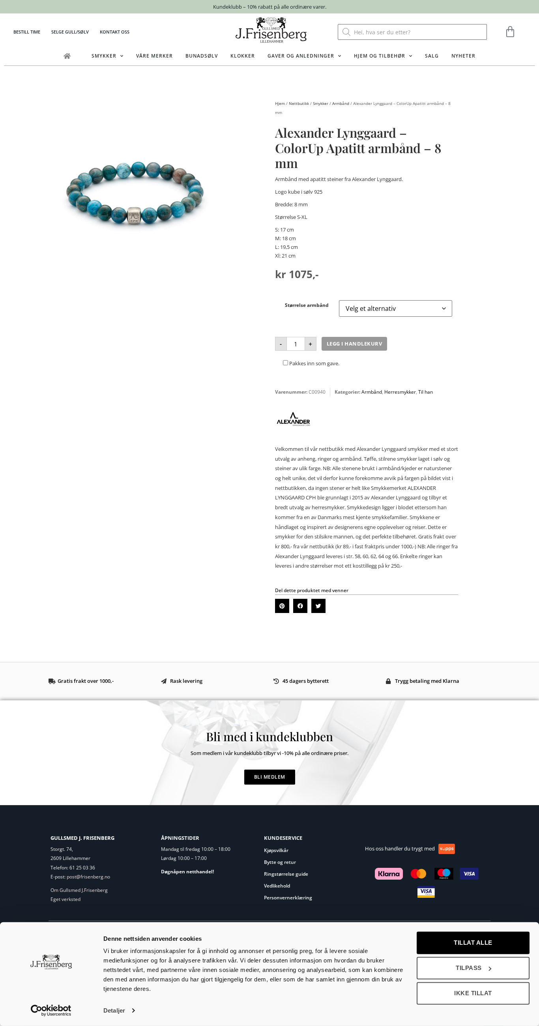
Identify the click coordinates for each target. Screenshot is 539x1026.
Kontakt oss (114, 32)
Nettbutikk (299, 103)
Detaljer (114, 1010)
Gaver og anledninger (301, 55)
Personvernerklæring (288, 897)
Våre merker (154, 55)
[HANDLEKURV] (510, 32)
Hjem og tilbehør (379, 55)
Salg (432, 55)
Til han (425, 392)
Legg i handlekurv (354, 343)
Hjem (280, 103)
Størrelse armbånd (307, 305)
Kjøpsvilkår (276, 850)
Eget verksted (65, 899)
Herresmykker (400, 392)
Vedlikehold (277, 885)
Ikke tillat (473, 993)
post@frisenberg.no (88, 876)
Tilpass (469, 967)
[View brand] (293, 435)
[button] (282, 606)
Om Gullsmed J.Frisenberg (79, 890)
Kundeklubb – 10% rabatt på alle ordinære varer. (269, 6)
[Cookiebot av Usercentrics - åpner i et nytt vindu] (51, 1011)
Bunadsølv (201, 55)
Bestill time (26, 32)
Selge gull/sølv (70, 32)
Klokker (242, 55)
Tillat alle (473, 942)
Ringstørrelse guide (286, 874)
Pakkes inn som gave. (313, 363)
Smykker (104, 55)
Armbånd (340, 103)
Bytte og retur (280, 862)
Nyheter (463, 55)
